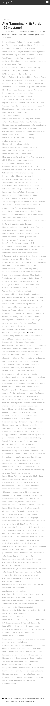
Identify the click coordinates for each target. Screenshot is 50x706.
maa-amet (31, 58)
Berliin (12, 393)
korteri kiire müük (27, 521)
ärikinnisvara (35, 390)
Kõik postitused (8, 42)
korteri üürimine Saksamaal (13, 639)
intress (15, 300)
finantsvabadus (8, 447)
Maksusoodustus (28, 367)
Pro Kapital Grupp (20, 112)
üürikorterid (20, 326)
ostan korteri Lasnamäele (12, 594)
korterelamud (19, 383)
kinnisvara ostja (32, 514)
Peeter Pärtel (40, 278)
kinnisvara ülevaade (25, 677)
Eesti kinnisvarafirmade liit (13, 150)
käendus (34, 374)
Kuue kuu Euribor (9, 240)
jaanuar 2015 (24, 102)
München (34, 450)
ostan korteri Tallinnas (36, 568)
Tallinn (19, 42)
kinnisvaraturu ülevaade (31, 205)
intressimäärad (8, 342)
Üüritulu (19, 291)
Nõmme (25, 198)
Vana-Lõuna (13, 122)
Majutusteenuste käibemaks (13, 329)
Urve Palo (30, 157)
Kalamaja (6, 284)
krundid (27, 402)
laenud (5, 441)
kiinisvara (24, 345)
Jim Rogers (39, 393)
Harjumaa (33, 380)
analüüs (5, 412)
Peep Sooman (24, 249)
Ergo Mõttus (15, 444)
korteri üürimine (8, 517)
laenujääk (6, 106)
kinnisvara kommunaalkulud (13, 134)
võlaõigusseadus (33, 508)
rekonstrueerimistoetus (19, 275)
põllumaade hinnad (10, 552)
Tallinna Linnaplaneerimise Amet (15, 364)
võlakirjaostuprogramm (12, 450)
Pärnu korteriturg (25, 96)
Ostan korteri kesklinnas (12, 565)
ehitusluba (6, 205)
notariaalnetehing (29, 645)
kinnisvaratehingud (10, 227)
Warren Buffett (19, 192)
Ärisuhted (22, 252)
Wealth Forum (8, 390)
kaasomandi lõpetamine (25, 304)
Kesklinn (33, 195)
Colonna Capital (15, 441)
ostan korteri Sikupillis (31, 578)
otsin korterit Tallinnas (11, 581)
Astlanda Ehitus (26, 77)
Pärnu (25, 246)
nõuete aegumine (20, 348)
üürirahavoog (30, 48)
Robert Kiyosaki (21, 390)
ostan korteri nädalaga (11, 578)
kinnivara (26, 399)
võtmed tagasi (17, 189)
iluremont (31, 134)
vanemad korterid (24, 163)
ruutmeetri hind (17, 284)
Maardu (32, 409)
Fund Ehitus (7, 112)
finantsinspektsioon (10, 211)
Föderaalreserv (8, 466)
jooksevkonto (31, 256)
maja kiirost (19, 501)
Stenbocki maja (23, 517)
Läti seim (6, 189)
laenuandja (36, 648)
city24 (35, 511)
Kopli (39, 189)
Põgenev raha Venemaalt (24, 55)
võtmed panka (24, 294)
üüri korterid (17, 428)
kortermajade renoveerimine (13, 680)
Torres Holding (25, 74)
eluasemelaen (25, 153)
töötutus (6, 402)
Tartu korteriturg (27, 99)
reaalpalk (29, 233)
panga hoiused (8, 438)
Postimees (34, 524)
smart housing (8, 304)
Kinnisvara (28, 42)
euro (21, 418)
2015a (32, 102)
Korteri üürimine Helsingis (34, 527)
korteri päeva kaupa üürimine (33, 453)
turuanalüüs (7, 288)
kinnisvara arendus (9, 463)
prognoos (41, 102)
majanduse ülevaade (34, 651)
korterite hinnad (39, 546)
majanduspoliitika (9, 294)
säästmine (6, 230)
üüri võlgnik (7, 297)
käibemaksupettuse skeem (24, 297)
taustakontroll (33, 185)
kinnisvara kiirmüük (10, 268)
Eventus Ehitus (40, 77)
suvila (18, 425)
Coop (32, 658)
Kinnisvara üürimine (26, 278)
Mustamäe (16, 198)
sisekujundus (17, 492)
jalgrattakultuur (24, 664)
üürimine (13, 323)
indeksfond (41, 345)
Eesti (26, 80)
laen (23, 355)
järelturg (21, 332)
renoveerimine (8, 326)
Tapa (30, 348)
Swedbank (6, 80)
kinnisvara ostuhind (10, 153)
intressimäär (7, 55)
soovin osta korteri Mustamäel (14, 588)
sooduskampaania (9, 166)
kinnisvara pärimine (10, 674)
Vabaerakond (7, 173)
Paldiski (22, 482)
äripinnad (33, 147)
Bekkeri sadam (24, 667)
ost (27, 380)
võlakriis (15, 358)
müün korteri (7, 629)
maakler (24, 137)
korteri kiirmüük (22, 438)
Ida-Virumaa (40, 157)
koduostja (29, 150)
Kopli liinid (20, 109)
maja (26, 61)
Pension (39, 227)
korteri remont (27, 626)
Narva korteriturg (9, 96)
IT (21, 674)
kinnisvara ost (8, 125)
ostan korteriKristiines (33, 594)
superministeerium (35, 214)
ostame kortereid (37, 552)
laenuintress (38, 259)
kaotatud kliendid (9, 252)
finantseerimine (33, 387)
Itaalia (15, 418)
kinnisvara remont (32, 466)
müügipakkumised (9, 434)
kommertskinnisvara (25, 371)
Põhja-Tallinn (23, 195)
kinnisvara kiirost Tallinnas (22, 313)
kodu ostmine (7, 546)
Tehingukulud (7, 182)
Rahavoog (6, 48)
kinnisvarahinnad (9, 236)
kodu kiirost (20, 651)
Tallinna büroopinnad (11, 201)
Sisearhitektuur (17, 310)
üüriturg (37, 67)
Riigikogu (34, 517)
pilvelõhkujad (30, 236)
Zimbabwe (23, 422)
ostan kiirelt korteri (24, 597)
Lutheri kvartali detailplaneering (15, 118)
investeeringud (8, 374)
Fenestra (28, 224)
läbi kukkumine (19, 256)
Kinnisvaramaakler (9, 307)
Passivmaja (35, 319)
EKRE (30, 169)
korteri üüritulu (8, 537)
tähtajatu (6, 367)
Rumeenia (6, 83)
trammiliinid (7, 214)
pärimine (31, 377)
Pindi (38, 284)
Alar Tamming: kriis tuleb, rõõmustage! (22, 25)
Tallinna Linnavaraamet (12, 530)
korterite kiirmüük (18, 406)
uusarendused (7, 387)
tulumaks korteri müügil (35, 639)
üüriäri (35, 182)
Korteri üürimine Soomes (12, 527)
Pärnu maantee (36, 118)
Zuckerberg (7, 217)
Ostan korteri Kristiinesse (35, 600)
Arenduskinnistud (38, 402)
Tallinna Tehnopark (10, 77)
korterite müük (33, 252)
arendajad (14, 412)
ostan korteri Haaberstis (31, 559)
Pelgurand (25, 623)
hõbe (40, 428)
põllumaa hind (26, 549)
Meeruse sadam (38, 667)
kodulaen (6, 169)
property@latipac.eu (31, 701)
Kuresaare (6, 249)
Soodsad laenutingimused (34, 51)
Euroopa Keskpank (27, 227)
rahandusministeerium (30, 415)
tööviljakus (15, 473)
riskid (24, 106)
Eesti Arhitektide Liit (27, 412)
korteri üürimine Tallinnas (33, 530)
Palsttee (26, 447)
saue (36, 677)
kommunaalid (7, 671)
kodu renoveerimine (23, 546)
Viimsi (17, 409)
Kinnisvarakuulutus (30, 281)
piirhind (30, 393)
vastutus (22, 307)
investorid (30, 358)
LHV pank (6, 399)
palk (4, 64)
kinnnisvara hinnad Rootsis (13, 636)
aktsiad (32, 345)
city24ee (5, 511)
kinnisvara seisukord (24, 176)
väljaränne (6, 428)
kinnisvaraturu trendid (11, 479)
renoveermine (32, 383)
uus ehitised (7, 316)
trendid (5, 259)
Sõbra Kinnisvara (28, 444)
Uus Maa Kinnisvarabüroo (12, 67)
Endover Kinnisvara (10, 272)
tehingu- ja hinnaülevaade (12, 61)
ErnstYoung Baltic (9, 243)
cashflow (17, 460)
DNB (17, 549)
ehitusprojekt (20, 339)
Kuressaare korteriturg (25, 93)
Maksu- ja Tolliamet (10, 380)
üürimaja (11, 160)
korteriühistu (27, 221)
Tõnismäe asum (30, 428)
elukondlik (6, 358)
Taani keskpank (19, 87)
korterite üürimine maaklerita (14, 613)
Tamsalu (37, 348)
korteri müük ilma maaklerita (31, 655)
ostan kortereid (8, 597)
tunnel (26, 374)
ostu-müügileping (38, 125)
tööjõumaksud (8, 498)
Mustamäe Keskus (29, 71)
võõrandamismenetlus (11, 485)
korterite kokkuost (37, 537)
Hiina (29, 339)
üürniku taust (18, 469)
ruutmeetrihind (35, 441)
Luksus (14, 332)
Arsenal (37, 463)
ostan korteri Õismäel (11, 562)
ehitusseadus (36, 335)
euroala (27, 418)
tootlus (5, 393)
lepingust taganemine (28, 128)
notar (13, 495)
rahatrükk (17, 288)
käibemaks (42, 262)
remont (5, 323)
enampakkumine (33, 109)
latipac (14, 45)
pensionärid (7, 460)
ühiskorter (6, 533)
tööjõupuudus (16, 402)
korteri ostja (19, 514)
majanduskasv (23, 243)
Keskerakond (39, 169)
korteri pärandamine (34, 671)
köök (37, 626)
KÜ (3, 623)
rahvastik (40, 409)
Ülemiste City (32, 482)
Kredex (5, 275)
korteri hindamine (29, 604)
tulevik (40, 300)
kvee (12, 511)
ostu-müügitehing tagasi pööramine (17, 131)
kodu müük (6, 626)
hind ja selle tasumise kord (12, 179)
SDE (25, 169)
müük (22, 380)
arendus (38, 351)
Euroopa (19, 342)
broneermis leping (9, 422)
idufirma (30, 307)
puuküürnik (40, 297)
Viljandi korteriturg (10, 102)
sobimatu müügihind (10, 137)
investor (35, 310)
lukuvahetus (16, 648)
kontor (28, 310)
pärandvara (22, 377)
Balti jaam (30, 240)
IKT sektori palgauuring (28, 268)
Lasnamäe (26, 473)
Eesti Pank (42, 106)
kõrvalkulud (20, 671)
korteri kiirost (7, 409)
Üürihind (21, 64)
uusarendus (12, 64)
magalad (5, 208)
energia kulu (18, 316)
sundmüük (26, 648)
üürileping (15, 367)
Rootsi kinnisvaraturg (11, 632)
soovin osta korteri (35, 584)
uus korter (31, 505)
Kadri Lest (22, 90)
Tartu (37, 233)
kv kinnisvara (7, 514)
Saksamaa (29, 83)
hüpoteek (6, 265)
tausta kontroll (14, 355)
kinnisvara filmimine (31, 489)
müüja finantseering (31, 492)
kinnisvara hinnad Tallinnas (13, 620)
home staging (7, 457)
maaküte (5, 406)
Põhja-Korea (7, 396)
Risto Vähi (28, 67)
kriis (11, 431)
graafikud (6, 45)
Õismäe (21, 236)
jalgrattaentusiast (9, 664)
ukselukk (5, 648)
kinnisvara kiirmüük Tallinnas (14, 505)
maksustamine (37, 399)
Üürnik (5, 262)
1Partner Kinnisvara (24, 511)
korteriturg (6, 192)
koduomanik (17, 80)
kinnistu (33, 61)
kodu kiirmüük (8, 651)
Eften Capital (35, 275)
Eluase (22, 265)
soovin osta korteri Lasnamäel (14, 584)
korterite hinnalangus (11, 559)
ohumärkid (32, 106)
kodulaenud (40, 358)
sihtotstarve (23, 361)
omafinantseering (39, 294)
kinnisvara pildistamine (11, 489)
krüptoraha (16, 399)
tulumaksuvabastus (28, 300)
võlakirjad (6, 492)
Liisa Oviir (24, 524)
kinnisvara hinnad (9, 195)
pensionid (36, 355)
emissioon (23, 434)
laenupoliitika (30, 189)
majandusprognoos (10, 482)
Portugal (19, 466)
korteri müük (31, 501)
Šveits (21, 83)
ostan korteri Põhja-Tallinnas (14, 568)
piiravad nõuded (28, 208)
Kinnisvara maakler (30, 425)
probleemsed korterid (11, 645)
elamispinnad (7, 345)
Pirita (32, 198)
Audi (27, 319)
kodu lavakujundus (22, 457)
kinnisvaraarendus (22, 335)
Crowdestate (24, 272)
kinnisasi (15, 265)
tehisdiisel (20, 319)
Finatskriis (31, 332)
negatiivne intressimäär (36, 87)
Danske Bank (20, 387)
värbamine (26, 217)
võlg (22, 224)
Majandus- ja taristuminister (13, 157)
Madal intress (39, 45)
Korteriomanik (39, 221)
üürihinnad (21, 393)
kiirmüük (19, 262)
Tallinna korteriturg (10, 99)
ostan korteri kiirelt (30, 575)
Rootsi (14, 83)
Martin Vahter (19, 58)
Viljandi (15, 249)
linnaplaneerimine (9, 667)
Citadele (38, 658)
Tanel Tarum (7, 58)
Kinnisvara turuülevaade (12, 246)
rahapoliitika (32, 406)
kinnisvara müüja (9, 610)
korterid (5, 71)
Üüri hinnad (7, 469)
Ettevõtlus (6, 256)
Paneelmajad (31, 329)
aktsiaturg (32, 434)
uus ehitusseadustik (32, 316)
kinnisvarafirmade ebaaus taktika (15, 144)
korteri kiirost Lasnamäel (22, 607)
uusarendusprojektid (25, 160)
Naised (34, 249)
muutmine (34, 361)
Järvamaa (31, 680)
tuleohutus (24, 552)
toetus (42, 383)
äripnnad (25, 201)
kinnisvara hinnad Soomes (12, 616)
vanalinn (5, 495)
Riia (12, 208)
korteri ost (14, 259)
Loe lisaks (6, 37)
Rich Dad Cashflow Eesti (12, 281)
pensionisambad (9, 377)
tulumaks (22, 323)
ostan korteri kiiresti (36, 610)
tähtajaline (35, 364)
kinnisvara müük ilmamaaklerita (15, 658)
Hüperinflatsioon (36, 422)
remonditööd (7, 339)
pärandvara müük (9, 642)
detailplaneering (31, 661)
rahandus (6, 473)
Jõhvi (4, 160)
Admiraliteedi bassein (25, 351)
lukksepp (41, 645)
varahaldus (6, 348)
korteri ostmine (22, 537)
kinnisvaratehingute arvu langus (15, 147)
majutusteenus (30, 262)
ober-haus (16, 533)
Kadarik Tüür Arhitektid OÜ (30, 122)
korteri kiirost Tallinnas (11, 476)
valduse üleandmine (33, 179)
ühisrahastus (36, 272)
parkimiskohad (33, 540)
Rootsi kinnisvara (28, 632)
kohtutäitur (22, 610)
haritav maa (35, 431)
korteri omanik (39, 620)
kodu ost (16, 626)
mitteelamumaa (8, 371)
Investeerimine (32, 192)
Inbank (34, 288)
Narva (44, 246)
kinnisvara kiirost (26, 45)
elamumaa (42, 61)
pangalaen (6, 607)
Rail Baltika (36, 211)
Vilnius (18, 208)
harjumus (6, 310)
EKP (28, 355)
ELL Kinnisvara (21, 498)
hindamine (30, 284)
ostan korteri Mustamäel (31, 562)
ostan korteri (28, 556)
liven (41, 677)
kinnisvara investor (17, 540)
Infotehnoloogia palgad (32, 674)
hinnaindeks (32, 265)
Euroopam (42, 80)
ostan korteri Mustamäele (12, 600)
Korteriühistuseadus (10, 224)
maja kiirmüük (7, 501)
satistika (33, 201)
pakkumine (6, 300)
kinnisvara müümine (22, 629)
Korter (41, 329)
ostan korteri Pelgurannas (12, 572)
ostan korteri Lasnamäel (12, 556)
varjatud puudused (22, 125)
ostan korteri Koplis (33, 572)
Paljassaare (18, 661)
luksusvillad (37, 495)
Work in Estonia (8, 291)
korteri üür (40, 521)
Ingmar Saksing (8, 176)
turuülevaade (39, 42)
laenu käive (15, 106)
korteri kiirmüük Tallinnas (33, 476)
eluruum (42, 201)
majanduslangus (8, 677)
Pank (4, 355)
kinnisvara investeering (34, 469)
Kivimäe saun (7, 453)
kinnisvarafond (8, 425)
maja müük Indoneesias (21, 230)
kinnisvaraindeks (29, 460)
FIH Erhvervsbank (9, 90)
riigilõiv (29, 620)
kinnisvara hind (19, 508)
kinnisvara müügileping (23, 173)
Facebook (17, 217)
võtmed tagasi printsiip (28, 166)
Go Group (21, 240)
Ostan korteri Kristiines (11, 575)
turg (16, 345)
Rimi (26, 441)
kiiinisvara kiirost (24, 495)
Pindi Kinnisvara (8, 163)
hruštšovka (35, 623)
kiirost (11, 262)
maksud (28, 291)
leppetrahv (27, 182)
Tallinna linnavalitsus (11, 115)
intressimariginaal (21, 431)
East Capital (15, 71)
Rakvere (24, 409)
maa (15, 361)
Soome (29, 259)
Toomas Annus (34, 498)
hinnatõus (32, 323)
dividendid (6, 418)
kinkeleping (22, 642)
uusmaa (5, 540)
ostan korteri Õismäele (11, 604)
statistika (6, 332)
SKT (32, 243)
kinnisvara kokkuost (10, 655)
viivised (18, 182)
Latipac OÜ (8, 2)
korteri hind (7, 508)
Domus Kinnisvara (35, 90)
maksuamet (25, 211)
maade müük (7, 383)
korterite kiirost (32, 396)
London (26, 450)
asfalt (33, 447)
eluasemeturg (30, 342)
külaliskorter (36, 457)
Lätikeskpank (16, 169)
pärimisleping (35, 438)
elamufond (6, 87)
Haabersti (6, 198)
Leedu (9, 361)
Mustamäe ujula (28, 479)
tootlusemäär (17, 48)
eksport (5, 444)
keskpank (36, 339)
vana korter (41, 505)
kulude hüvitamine (9, 128)
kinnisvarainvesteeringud (12, 51)
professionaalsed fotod (11, 141)
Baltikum (16, 205)
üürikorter (39, 83)
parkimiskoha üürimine (11, 543)
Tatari (4, 122)
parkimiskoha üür (29, 543)
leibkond (33, 80)
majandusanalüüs (9, 683)
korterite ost (19, 396)
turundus (42, 256)
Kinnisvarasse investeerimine (14, 185)
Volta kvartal (7, 661)
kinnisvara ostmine (29, 533)
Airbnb (17, 453)
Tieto (22, 259)
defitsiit (26, 288)
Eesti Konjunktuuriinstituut (13, 233)
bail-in (41, 434)
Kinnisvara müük (39, 131)
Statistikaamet (8, 109)
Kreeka (5, 431)
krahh (18, 447)
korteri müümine (13, 623)
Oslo (41, 450)
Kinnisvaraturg (8, 93)
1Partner (39, 55)
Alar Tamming (8, 335)
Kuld (22, 358)
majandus (6, 313)
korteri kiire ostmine (10, 521)
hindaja (32, 137)
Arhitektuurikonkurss (10, 415)
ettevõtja (39, 307)
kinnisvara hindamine (30, 485)
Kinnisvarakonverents (11, 221)
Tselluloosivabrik (9, 278)
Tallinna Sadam (8, 351)
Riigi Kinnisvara (20, 214)
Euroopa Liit (40, 313)
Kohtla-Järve (34, 246)
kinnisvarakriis (8, 549)
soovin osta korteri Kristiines (14, 591)
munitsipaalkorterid (10, 524)
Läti (3, 361)
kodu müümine (38, 629)
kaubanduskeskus (26, 463)
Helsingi (19, 374)
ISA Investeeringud (9, 74)
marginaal (41, 377)
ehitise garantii (8, 319)
